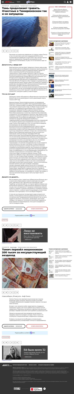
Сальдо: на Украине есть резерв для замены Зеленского (63, 95)
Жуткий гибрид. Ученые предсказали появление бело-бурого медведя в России (63, 261)
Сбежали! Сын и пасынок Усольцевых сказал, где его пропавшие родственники (63, 256)
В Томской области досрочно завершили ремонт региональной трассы (60, 16)
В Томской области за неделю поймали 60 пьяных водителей (60, 22)
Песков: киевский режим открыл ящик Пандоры (62, 85)
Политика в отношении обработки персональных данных (24, 378)
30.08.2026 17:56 (5, 247)
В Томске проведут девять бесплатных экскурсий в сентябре (60, 28)
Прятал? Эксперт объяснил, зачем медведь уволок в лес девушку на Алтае (62, 271)
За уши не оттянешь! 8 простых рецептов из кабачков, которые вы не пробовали (63, 58)
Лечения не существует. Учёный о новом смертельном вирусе (62, 275)
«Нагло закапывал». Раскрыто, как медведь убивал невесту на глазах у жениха (63, 266)
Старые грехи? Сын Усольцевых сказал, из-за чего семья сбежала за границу (63, 252)
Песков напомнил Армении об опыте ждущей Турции (63, 90)
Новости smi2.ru (7, 243)
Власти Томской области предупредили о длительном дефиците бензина (60, 11)
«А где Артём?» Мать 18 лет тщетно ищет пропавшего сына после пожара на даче (63, 63)
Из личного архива (6, 47)
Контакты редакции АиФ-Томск (20, 364)
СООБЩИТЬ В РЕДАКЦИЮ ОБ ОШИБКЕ (46, 364)
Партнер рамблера (25, 388)
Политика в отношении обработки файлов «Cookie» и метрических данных (27, 379)
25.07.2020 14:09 (5, 5)
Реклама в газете (33, 364)
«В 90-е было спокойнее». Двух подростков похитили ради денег (62, 48)
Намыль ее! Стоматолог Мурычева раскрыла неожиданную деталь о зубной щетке (63, 53)
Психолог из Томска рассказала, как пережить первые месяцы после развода (60, 34)
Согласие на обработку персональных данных (22, 377)
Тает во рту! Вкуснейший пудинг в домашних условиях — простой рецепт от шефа (62, 44)
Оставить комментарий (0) (37, 208)
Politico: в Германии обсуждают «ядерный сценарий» (62, 81)
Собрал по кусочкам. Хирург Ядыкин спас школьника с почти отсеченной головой (63, 68)
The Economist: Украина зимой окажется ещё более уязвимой (62, 76)
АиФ (13, 289)
